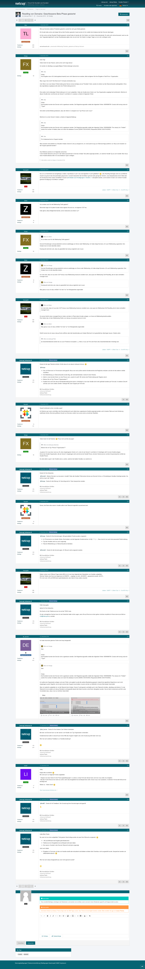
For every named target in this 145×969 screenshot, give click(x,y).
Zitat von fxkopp (47, 265)
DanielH (43, 476)
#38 (128, 765)
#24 (128, 200)
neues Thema (120, 911)
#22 (128, 56)
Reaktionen (20, 45)
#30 (128, 435)
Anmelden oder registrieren (110, 5)
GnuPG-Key (124, 190)
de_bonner (44, 729)
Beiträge (19, 47)
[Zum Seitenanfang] (142, 966)
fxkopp (54, 160)
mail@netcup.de (44, 616)
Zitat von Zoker (47, 236)
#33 (128, 532)
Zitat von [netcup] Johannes (51, 445)
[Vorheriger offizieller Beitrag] (119, 497)
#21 (128, 25)
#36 (128, 636)
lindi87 (43, 803)
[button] (124, 5)
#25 (128, 231)
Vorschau (21, 943)
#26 (128, 260)
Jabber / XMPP (106, 190)
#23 (128, 170)
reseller (20, 954)
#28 (128, 360)
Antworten (31, 943)
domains (26, 954)
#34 (128, 570)
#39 (128, 799)
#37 (128, 725)
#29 (128, 404)
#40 (128, 830)
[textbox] (84, 926)
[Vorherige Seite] (16, 20)
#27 (128, 300)
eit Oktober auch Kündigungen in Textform (79, 177)
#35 (128, 601)
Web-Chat (115, 190)
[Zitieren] (127, 51)
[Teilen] (128, 20)
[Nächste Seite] (35, 20)
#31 (128, 469)
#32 (128, 501)
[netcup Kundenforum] (32, 4)
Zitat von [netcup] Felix (49, 339)
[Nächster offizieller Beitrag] (123, 399)
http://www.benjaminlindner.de (48, 790)
